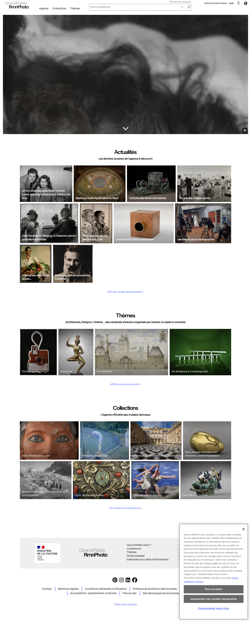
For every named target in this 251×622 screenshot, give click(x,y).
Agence (44, 8)
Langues (245, 3)
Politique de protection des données (155, 589)
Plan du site (130, 593)
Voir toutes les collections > (125, 508)
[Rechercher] (189, 7)
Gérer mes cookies (125, 604)
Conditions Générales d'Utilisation (106, 589)
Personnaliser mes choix (213, 608)
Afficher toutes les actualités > (125, 292)
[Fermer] (243, 529)
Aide (231, 3)
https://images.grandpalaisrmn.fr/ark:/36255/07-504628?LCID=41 (7, 129)
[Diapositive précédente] (8, 75)
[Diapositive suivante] (243, 75)
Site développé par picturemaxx (162, 593)
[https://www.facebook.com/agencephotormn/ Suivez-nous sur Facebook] (134, 581)
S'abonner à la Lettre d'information (147, 559)
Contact (47, 589)
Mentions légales (68, 589)
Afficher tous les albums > (125, 384)
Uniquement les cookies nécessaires (213, 599)
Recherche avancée (180, 2)
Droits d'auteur (136, 555)
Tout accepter (214, 589)
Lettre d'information (215, 3)
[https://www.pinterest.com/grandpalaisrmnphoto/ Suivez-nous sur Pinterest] (114, 581)
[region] (213, 571)
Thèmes (75, 8)
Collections (59, 8)
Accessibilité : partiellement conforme (93, 593)
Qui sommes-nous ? (139, 545)
